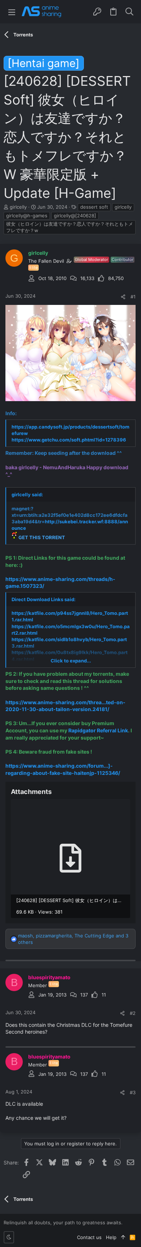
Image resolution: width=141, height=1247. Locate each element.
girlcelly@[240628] (75, 215)
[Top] (123, 1237)
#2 (133, 1013)
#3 (133, 1092)
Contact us (89, 1237)
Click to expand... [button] (71, 661)
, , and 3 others (73, 939)
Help (111, 1237)
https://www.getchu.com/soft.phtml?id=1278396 (69, 440)
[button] (12, 11)
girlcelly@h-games (26, 215)
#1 (133, 296)
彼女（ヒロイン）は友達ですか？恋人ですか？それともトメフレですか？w (69, 227)
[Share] (123, 296)
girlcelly (123, 207)
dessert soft (94, 207)
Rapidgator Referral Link (98, 730)
